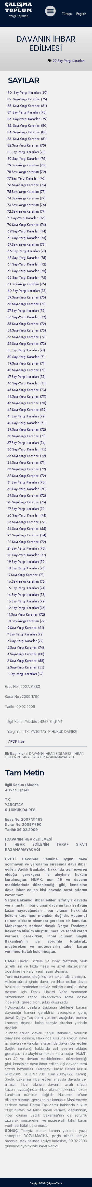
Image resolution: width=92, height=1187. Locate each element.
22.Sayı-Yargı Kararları (69, 60)
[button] (50, 11)
